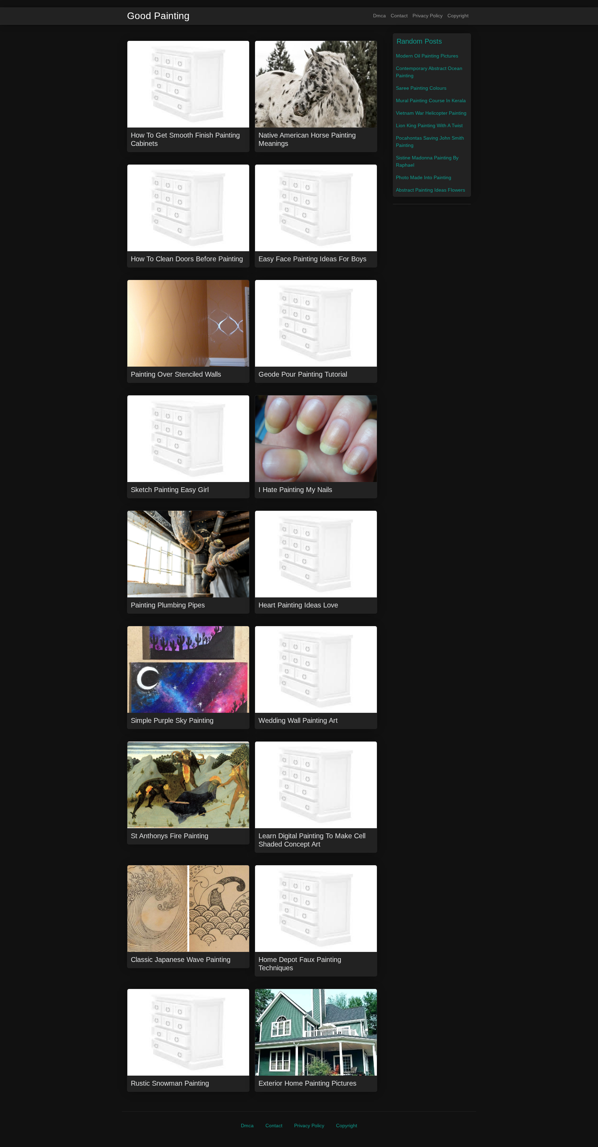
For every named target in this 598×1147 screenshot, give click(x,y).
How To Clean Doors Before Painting (187, 259)
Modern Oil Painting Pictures (427, 56)
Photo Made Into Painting (423, 177)
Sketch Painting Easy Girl (170, 489)
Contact (399, 15)
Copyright (458, 15)
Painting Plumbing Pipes (168, 605)
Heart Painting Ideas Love (298, 605)
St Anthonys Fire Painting (169, 836)
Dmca (379, 15)
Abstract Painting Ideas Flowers (430, 190)
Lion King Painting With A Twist (429, 125)
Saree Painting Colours (421, 88)
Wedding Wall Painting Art (298, 720)
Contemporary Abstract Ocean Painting (429, 71)
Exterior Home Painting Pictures (307, 1083)
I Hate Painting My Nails (295, 489)
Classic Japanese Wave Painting (180, 959)
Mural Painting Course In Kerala (431, 100)
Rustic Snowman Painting (170, 1083)
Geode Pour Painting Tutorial (303, 374)
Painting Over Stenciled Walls (176, 374)
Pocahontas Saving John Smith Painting (430, 141)
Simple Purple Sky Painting (172, 720)
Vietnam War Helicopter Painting (431, 113)
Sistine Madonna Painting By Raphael (427, 161)
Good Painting (158, 16)
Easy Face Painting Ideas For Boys (312, 259)
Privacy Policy (428, 15)
